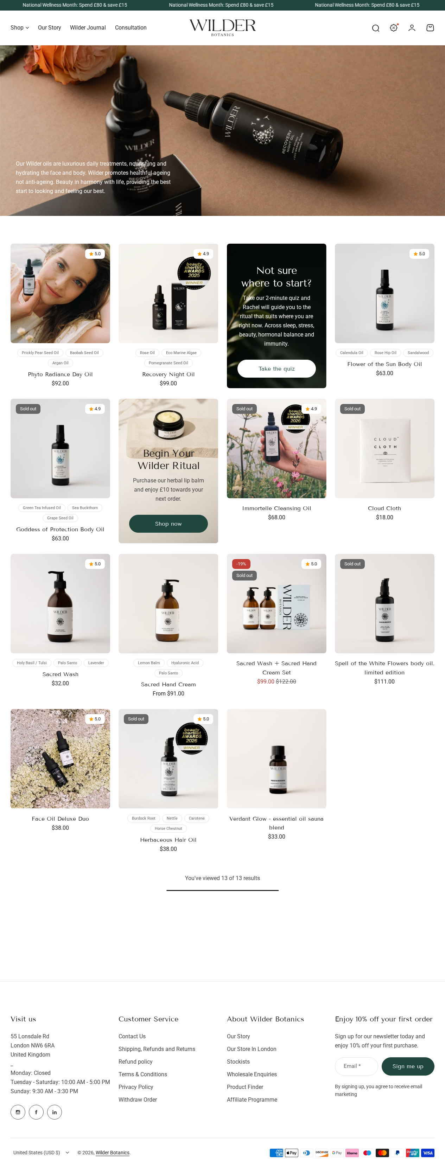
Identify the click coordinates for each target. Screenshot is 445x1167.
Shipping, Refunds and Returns (157, 1049)
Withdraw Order (138, 1099)
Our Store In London (251, 1049)
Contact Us (132, 1036)
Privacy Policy (136, 1087)
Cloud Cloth (384, 508)
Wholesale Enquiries (252, 1074)
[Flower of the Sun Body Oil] (384, 293)
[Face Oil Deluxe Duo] (60, 758)
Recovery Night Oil (168, 374)
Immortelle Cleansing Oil (276, 508)
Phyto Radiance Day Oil (60, 374)
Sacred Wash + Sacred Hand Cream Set (276, 668)
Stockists (238, 1061)
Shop (17, 27)
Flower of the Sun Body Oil (384, 364)
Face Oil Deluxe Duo (60, 818)
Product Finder (245, 1087)
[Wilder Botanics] (222, 28)
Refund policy (136, 1061)
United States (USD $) (36, 1152)
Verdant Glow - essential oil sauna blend (276, 823)
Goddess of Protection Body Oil (60, 529)
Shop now (168, 523)
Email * (352, 1066)
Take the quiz (277, 368)
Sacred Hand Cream (168, 684)
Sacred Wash (60, 674)
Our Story (238, 1036)
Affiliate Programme (252, 1099)
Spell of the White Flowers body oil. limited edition (384, 668)
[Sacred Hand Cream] (168, 603)
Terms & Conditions (143, 1074)
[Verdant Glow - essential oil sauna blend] (276, 758)
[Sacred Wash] (60, 603)
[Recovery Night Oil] (168, 293)
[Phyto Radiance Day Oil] (60, 293)
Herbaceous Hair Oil (168, 839)
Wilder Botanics (112, 1152)
